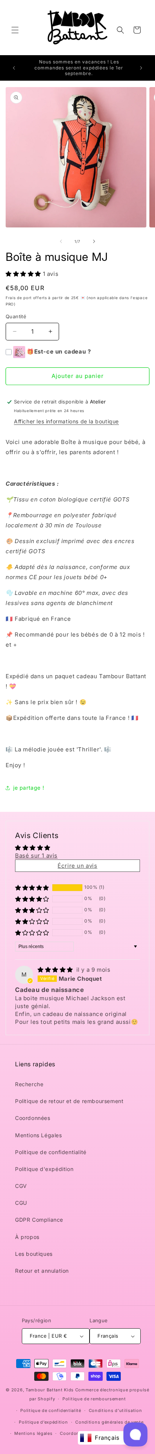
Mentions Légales (38, 1135)
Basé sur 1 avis (36, 855)
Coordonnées (32, 1118)
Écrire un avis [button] (77, 865)
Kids (50, 1389)
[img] (56, 969)
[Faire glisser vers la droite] (94, 241)
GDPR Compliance (39, 1219)
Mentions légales (33, 1433)
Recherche (29, 1084)
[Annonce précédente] (14, 68)
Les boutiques (34, 1254)
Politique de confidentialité (51, 1152)
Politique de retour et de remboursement (69, 1101)
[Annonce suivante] (141, 68)
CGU (21, 1203)
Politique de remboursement (94, 1398)
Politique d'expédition (44, 1169)
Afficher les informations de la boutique (66, 421)
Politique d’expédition (43, 1422)
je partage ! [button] (28, 787)
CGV (21, 1186)
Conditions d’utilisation (115, 1410)
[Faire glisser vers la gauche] (61, 241)
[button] (15, 30)
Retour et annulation (42, 1270)
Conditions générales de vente (109, 1422)
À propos (27, 1237)
